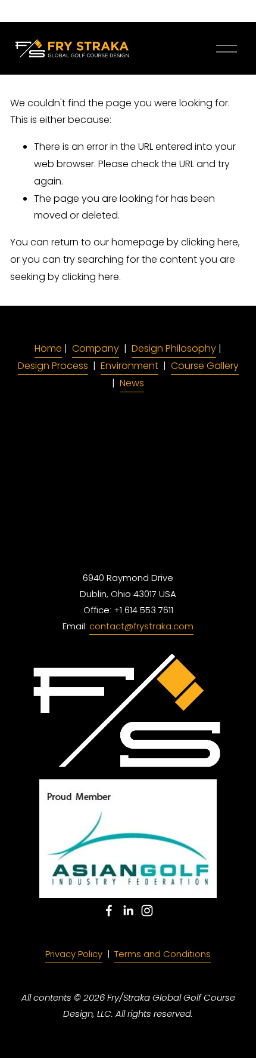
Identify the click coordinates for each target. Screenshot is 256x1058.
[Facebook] (109, 910)
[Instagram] (147, 910)
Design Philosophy (174, 348)
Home (48, 348)
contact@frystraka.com (141, 626)
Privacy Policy (73, 954)
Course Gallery (205, 366)
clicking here (209, 242)
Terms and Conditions (162, 954)
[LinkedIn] (128, 910)
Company (95, 348)
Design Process (53, 366)
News (132, 383)
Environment (129, 366)
